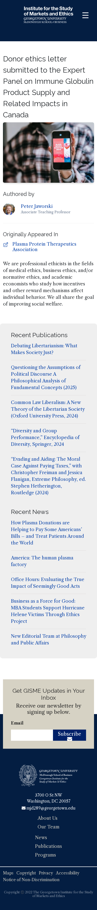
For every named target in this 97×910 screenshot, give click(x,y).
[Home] (48, 15)
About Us (47, 818)
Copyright (26, 873)
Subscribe (69, 734)
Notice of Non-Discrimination (31, 879)
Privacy (46, 873)
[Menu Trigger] (85, 15)
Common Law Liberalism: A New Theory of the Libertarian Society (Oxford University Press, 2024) (48, 409)
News (41, 837)
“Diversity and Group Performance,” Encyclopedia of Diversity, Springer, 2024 (45, 437)
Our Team (48, 827)
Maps (8, 873)
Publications (48, 846)
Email (17, 723)
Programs (45, 855)
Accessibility (67, 873)
